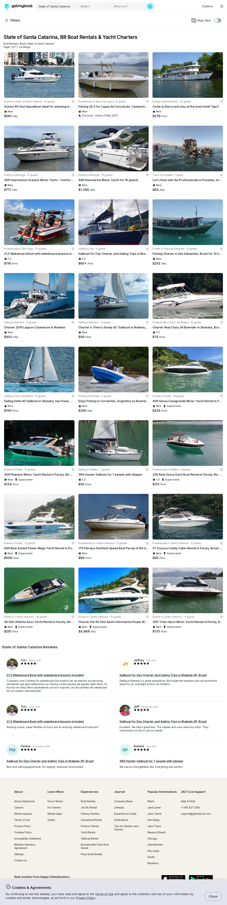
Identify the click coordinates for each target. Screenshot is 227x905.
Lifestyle (119, 807)
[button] (11, 43)
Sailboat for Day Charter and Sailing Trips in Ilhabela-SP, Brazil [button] (163, 675)
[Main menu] (221, 6)
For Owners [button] (54, 807)
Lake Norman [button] (155, 844)
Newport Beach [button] (157, 832)
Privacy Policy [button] (85, 898)
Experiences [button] (89, 792)
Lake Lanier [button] (154, 807)
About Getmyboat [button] (24, 801)
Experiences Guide (125, 813)
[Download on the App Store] (173, 879)
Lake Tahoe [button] (155, 813)
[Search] (150, 6)
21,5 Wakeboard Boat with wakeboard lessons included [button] (45, 675)
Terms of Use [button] (104, 894)
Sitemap (19, 854)
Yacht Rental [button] (88, 832)
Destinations (121, 819)
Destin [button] (151, 856)
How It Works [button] (55, 801)
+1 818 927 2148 (190, 807)
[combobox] (57, 6)
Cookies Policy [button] (23, 832)
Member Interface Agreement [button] (24, 846)
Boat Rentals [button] (88, 801)
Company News (123, 801)
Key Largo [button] (153, 850)
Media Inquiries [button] (23, 813)
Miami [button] (151, 801)
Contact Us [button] (20, 860)
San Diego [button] (154, 819)
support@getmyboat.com (196, 813)
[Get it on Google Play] (201, 879)
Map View (204, 20)
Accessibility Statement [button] (27, 838)
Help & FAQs (188, 801)
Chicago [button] (152, 838)
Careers (19, 807)
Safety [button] (51, 819)
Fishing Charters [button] (90, 813)
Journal (119, 792)
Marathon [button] (153, 863)
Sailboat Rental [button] (89, 838)
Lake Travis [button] (154, 826)
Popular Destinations (162, 792)
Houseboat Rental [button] (91, 819)
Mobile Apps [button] (55, 813)
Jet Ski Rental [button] (89, 807)
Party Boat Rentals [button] (91, 854)
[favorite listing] (73, 101)
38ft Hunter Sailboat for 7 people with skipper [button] (151, 761)
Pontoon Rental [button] (90, 826)
